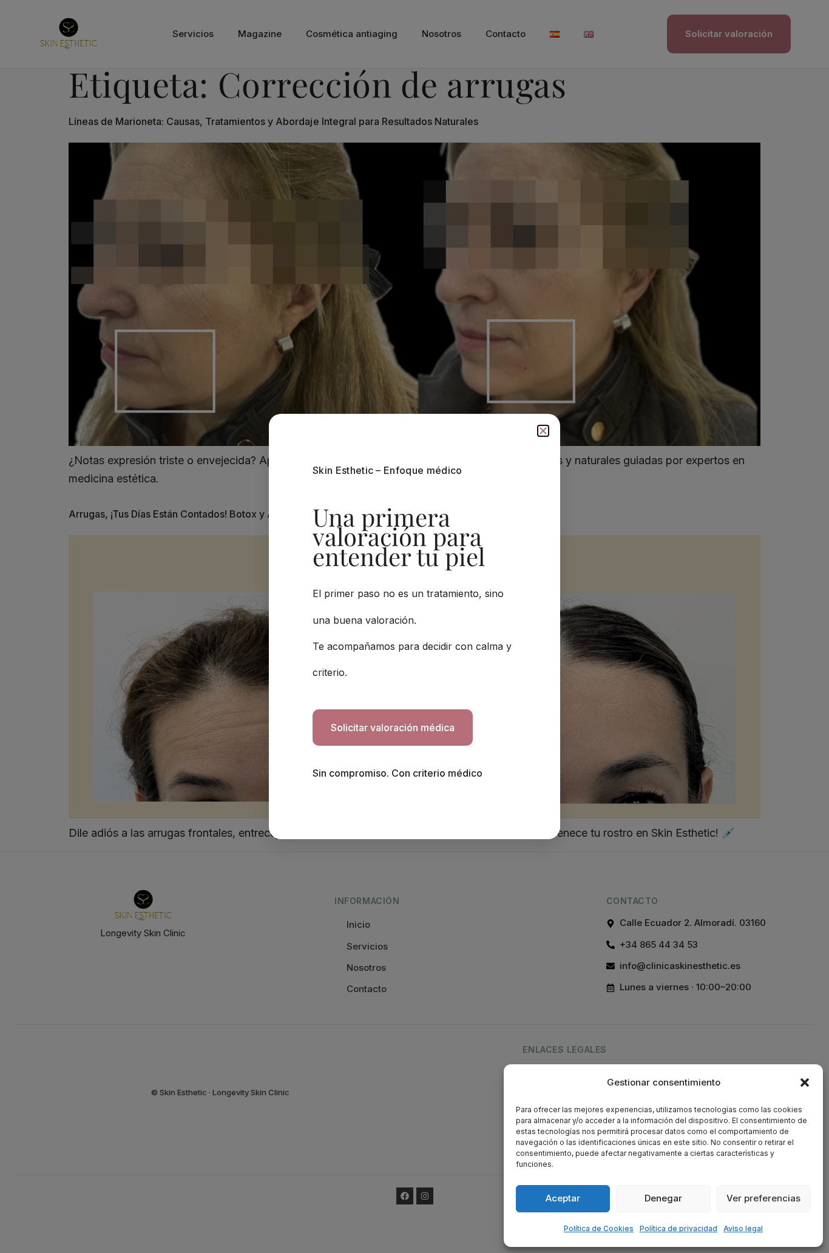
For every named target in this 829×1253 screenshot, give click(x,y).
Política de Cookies (599, 1228)
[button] (805, 1082)
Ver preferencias (763, 1198)
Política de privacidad (678, 1228)
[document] (414, 626)
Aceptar (563, 1198)
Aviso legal (743, 1228)
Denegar (663, 1198)
